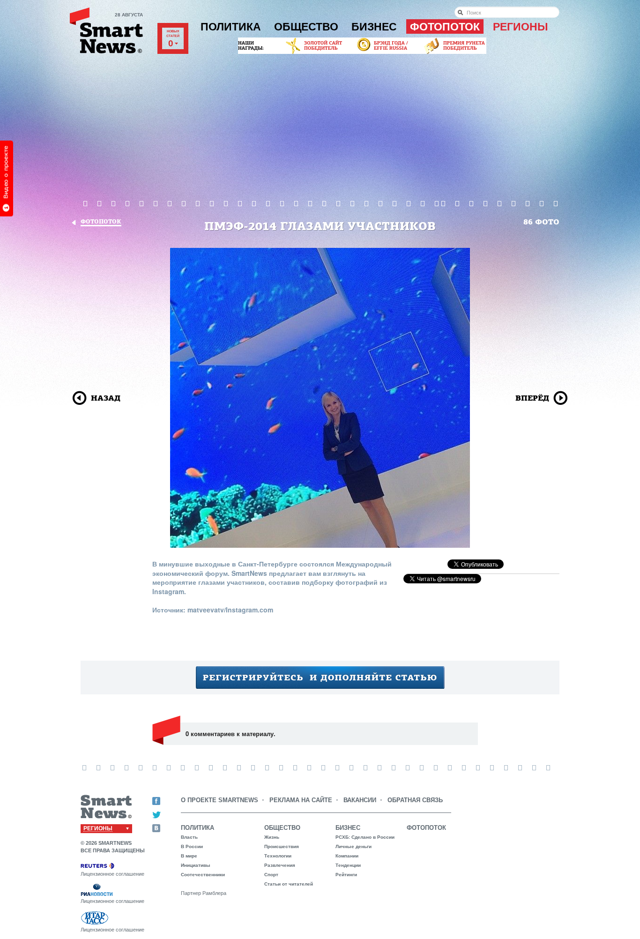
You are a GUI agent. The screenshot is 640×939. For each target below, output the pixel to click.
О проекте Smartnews (219, 800)
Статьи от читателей (288, 884)
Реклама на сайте (300, 800)
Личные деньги (353, 846)
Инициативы (195, 865)
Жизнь (271, 837)
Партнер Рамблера (203, 893)
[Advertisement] (320, 126)
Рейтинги (346, 874)
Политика (231, 27)
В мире (189, 855)
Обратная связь (415, 800)
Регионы (520, 27)
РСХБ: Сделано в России (364, 837)
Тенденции (348, 865)
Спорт (271, 874)
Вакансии (359, 800)
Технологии (277, 855)
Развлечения (279, 865)
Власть (189, 837)
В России (192, 846)
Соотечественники (203, 874)
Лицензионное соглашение (112, 874)
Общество (306, 27)
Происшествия (281, 846)
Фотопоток (445, 27)
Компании (346, 855)
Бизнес (374, 27)
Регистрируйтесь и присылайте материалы (320, 677)
